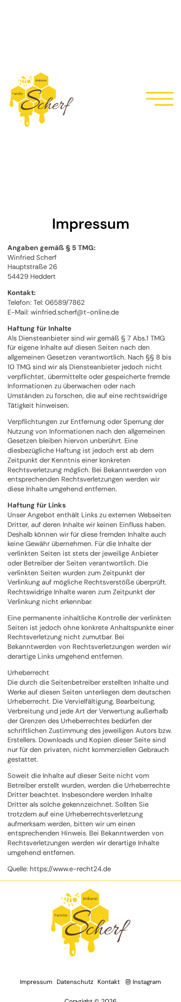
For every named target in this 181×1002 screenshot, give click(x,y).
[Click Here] (160, 100)
